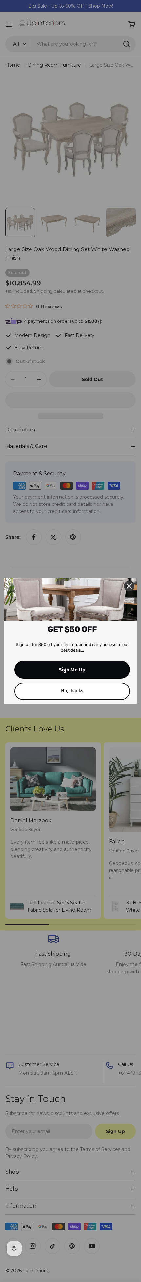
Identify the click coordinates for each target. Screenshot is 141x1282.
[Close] (129, 586)
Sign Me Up (72, 670)
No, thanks (72, 691)
